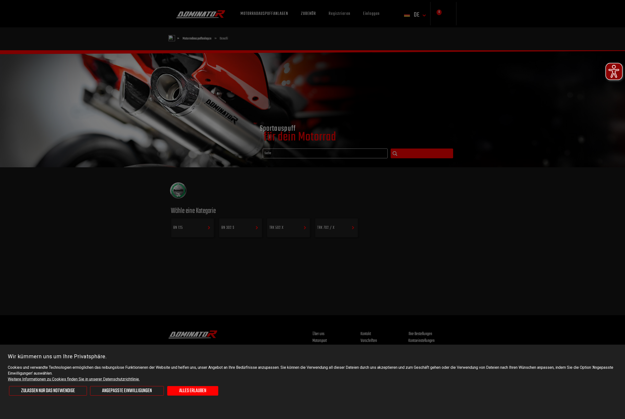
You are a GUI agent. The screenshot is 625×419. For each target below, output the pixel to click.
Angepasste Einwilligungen (127, 391)
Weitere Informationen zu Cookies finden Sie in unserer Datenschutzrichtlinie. (74, 379)
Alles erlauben (192, 391)
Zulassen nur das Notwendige (48, 391)
